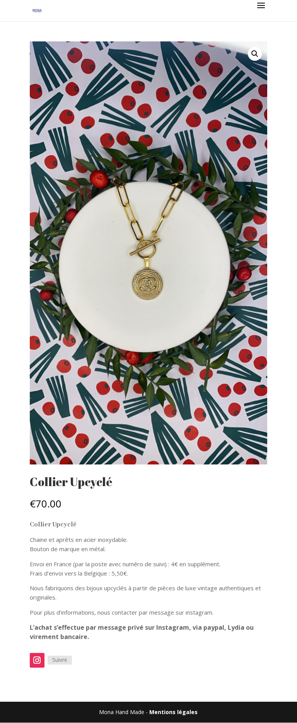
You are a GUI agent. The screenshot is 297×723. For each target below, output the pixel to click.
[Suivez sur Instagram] (37, 660)
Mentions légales (173, 712)
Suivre (59, 659)
